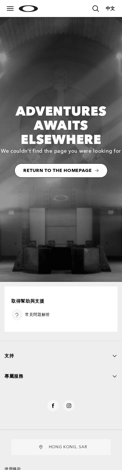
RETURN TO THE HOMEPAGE (57, 170)
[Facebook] (53, 405)
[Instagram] (69, 405)
